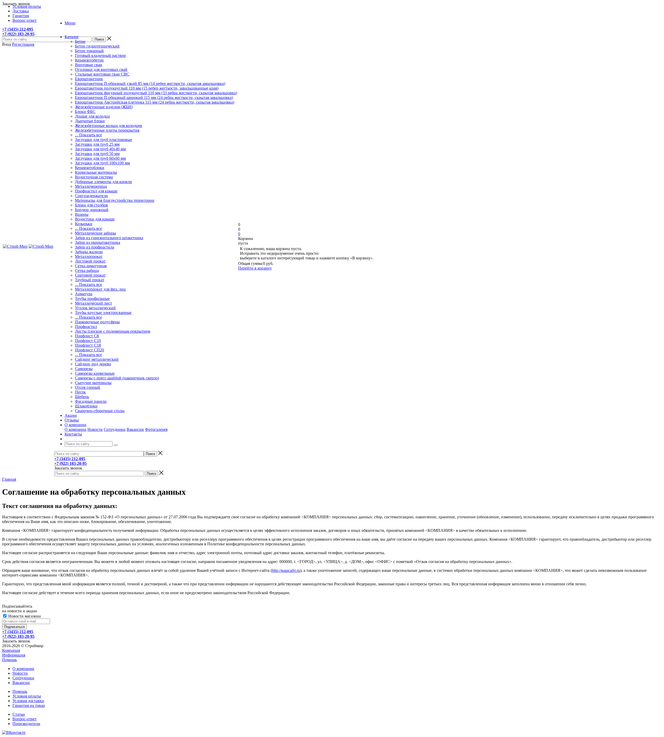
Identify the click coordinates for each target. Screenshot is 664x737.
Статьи (18, 714)
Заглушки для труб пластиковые (103, 139)
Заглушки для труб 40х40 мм (100, 149)
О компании (75, 429)
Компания (11, 650)
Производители (26, 723)
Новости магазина (24, 616)
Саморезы (84, 368)
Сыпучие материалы (93, 382)
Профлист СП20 (89, 350)
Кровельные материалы (96, 172)
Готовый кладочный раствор (100, 55)
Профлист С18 (88, 345)
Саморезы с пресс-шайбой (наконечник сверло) (117, 378)
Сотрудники (115, 429)
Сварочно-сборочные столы (100, 410)
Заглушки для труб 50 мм (97, 153)
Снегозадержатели (91, 195)
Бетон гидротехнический (97, 46)
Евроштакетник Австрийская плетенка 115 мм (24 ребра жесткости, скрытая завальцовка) (154, 102)
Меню (70, 23)
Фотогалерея (156, 429)
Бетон (80, 41)
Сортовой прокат (90, 275)
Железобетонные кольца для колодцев (108, 125)
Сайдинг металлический (97, 359)
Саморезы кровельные (95, 373)
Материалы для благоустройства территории (114, 200)
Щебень (82, 396)
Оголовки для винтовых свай (101, 69)
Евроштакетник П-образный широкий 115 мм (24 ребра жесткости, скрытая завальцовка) (154, 97)
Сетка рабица (87, 270)
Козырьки (83, 224)
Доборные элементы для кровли (103, 181)
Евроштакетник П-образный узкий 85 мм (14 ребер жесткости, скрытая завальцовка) (150, 83)
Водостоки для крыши (95, 219)
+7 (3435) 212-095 (17, 29)
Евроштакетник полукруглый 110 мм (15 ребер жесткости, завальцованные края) (146, 88)
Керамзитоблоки (89, 167)
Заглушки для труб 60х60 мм (100, 158)
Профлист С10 (88, 340)
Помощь (9, 660)
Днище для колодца (92, 116)
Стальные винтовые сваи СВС (102, 74)
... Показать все (88, 135)
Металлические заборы (95, 233)
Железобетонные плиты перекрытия (107, 130)
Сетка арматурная (91, 266)
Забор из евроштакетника (97, 242)
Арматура (83, 294)
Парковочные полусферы (97, 322)
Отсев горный (87, 387)
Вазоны (81, 214)
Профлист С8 (87, 336)
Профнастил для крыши (96, 191)
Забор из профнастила (94, 247)
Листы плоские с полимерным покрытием (112, 331)
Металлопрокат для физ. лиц (100, 289)
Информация (13, 655)
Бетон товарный (89, 51)
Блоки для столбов (91, 205)
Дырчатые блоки (90, 121)
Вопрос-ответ (24, 719)
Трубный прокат (89, 280)
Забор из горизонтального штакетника (109, 238)
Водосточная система (94, 177)
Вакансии (135, 429)
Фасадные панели (91, 401)
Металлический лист (93, 303)
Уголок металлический (95, 308)
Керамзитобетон (89, 60)
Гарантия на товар (28, 705)
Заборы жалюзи (89, 252)
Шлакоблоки (86, 406)
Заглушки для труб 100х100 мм (102, 163)
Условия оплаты (26, 696)
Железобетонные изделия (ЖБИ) (104, 107)
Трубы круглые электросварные (103, 312)
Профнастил (86, 326)
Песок (80, 392)
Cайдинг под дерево (93, 364)
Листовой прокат (90, 261)
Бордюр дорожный (91, 209)
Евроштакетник (89, 79)
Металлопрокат (88, 256)
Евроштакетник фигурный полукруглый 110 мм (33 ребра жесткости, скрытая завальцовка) (156, 93)
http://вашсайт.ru (286, 570)
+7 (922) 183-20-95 (18, 34)
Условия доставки (28, 701)
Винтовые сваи (88, 65)
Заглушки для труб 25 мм (97, 144)
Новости (95, 429)
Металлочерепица (91, 186)
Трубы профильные (92, 298)
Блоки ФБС (85, 111)
